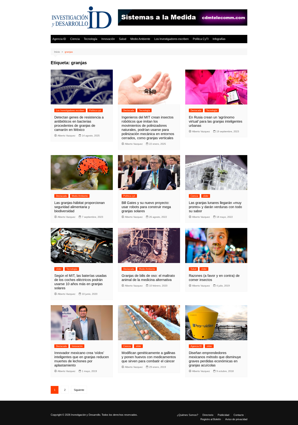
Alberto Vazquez (66, 135)
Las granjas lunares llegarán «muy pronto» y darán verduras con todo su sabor (215, 207)
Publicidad (223, 415)
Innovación (108, 38)
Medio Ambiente (140, 38)
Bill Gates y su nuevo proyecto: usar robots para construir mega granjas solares (146, 207)
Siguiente (79, 389)
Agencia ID (59, 38)
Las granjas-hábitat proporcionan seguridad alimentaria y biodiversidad (79, 207)
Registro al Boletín (210, 419)
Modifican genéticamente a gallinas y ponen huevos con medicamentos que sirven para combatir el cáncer (149, 357)
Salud (122, 38)
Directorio (207, 415)
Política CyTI (200, 38)
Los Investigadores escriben (171, 38)
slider (205, 196)
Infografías (219, 38)
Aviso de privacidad (236, 419)
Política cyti (95, 110)
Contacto (239, 415)
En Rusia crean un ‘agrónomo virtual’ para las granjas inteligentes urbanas (215, 121)
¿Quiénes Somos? (187, 415)
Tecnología (90, 38)
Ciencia (75, 38)
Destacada (128, 110)
